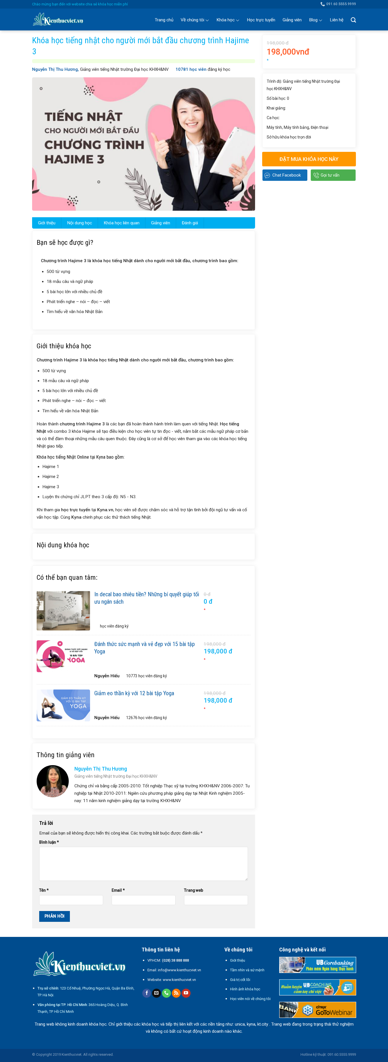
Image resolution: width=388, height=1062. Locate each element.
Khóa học (225, 19)
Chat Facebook (286, 175)
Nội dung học (79, 222)
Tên (44, 890)
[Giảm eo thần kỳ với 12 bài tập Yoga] (63, 705)
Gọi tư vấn (330, 175)
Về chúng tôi (192, 19)
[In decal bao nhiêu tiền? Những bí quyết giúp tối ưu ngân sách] (63, 611)
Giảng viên (292, 19)
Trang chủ (164, 19)
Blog (313, 19)
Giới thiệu (46, 222)
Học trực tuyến (261, 19)
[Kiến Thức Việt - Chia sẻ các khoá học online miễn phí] (60, 19)
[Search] (353, 20)
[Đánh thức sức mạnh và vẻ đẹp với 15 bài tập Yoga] (63, 656)
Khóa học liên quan (121, 222)
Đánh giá (190, 222)
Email (118, 890)
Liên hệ (336, 19)
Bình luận (49, 842)
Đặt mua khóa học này (309, 159)
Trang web (193, 890)
